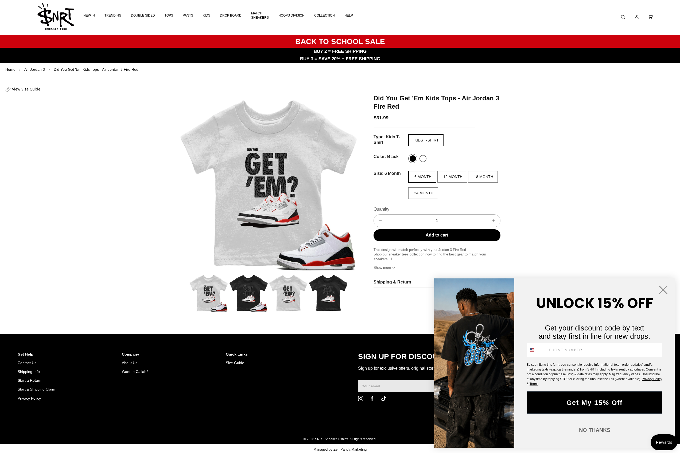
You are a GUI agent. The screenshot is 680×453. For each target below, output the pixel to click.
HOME (389, 426)
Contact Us (27, 363)
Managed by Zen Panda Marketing (340, 449)
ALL (404, 426)
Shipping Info (29, 371)
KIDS (206, 15)
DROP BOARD (231, 15)
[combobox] (536, 350)
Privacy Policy (29, 398)
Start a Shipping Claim (36, 389)
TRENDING (112, 15)
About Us (129, 363)
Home (10, 69)
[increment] (493, 221)
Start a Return (29, 380)
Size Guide (235, 363)
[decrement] (380, 221)
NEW (417, 426)
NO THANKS (594, 430)
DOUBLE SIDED (143, 15)
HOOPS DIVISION (291, 15)
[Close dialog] (663, 290)
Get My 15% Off (594, 402)
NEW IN (89, 15)
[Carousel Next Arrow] (349, 182)
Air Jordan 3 (34, 69)
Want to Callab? (135, 371)
